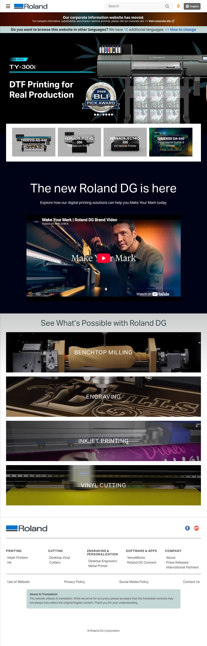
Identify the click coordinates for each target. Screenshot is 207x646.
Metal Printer (98, 566)
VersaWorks (136, 558)
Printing (14, 551)
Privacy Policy (74, 582)
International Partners (182, 567)
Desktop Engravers (102, 561)
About (170, 558)
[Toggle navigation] (8, 6)
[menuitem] (178, 6)
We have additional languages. (103, 29)
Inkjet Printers (17, 558)
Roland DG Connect (141, 562)
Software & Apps (141, 551)
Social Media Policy (134, 582)
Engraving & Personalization (102, 552)
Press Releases (177, 562)
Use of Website (18, 582)
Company (173, 551)
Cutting (55, 551)
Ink (9, 562)
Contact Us (191, 582)
